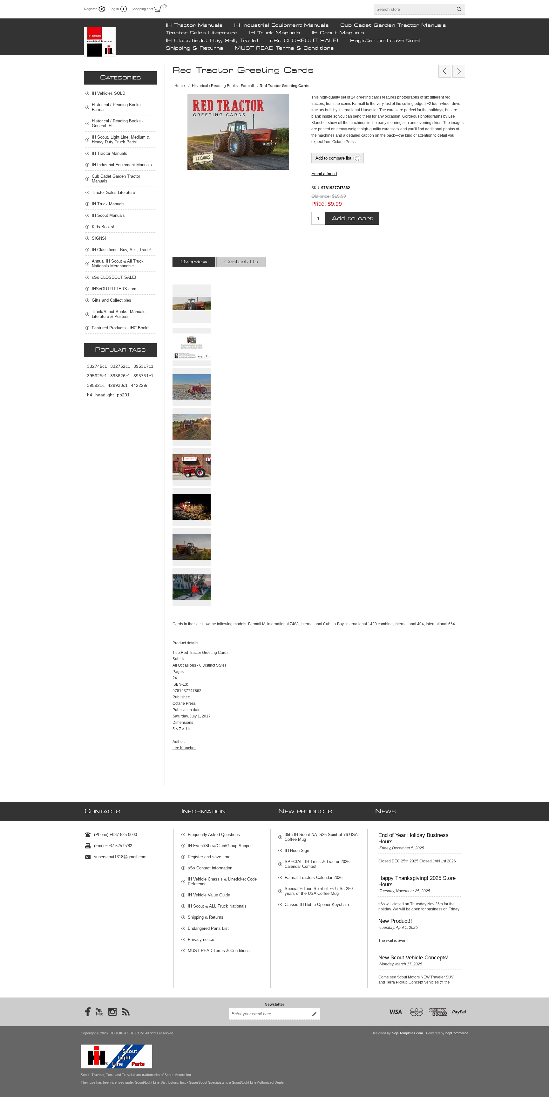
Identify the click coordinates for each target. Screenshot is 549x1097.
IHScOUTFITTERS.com (114, 288)
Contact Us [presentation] (241, 262)
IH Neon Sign (297, 850)
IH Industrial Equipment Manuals (281, 25)
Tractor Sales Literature (202, 33)
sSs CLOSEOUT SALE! (304, 40)
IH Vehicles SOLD (108, 93)
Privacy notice (201, 939)
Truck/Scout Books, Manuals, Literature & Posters (119, 314)
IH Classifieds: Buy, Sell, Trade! (212, 40)
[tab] (194, 262)
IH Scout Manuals (338, 33)
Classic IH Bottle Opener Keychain (317, 904)
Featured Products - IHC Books (121, 328)
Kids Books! (103, 226)
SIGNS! (99, 238)
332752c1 (120, 366)
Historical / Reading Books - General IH (117, 123)
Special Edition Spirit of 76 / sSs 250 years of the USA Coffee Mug (319, 891)
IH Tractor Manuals (194, 25)
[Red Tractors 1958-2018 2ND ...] (458, 71)
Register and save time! (385, 40)
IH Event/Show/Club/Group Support (220, 845)
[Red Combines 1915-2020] (444, 71)
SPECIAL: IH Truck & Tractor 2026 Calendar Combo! (317, 864)
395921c (96, 385)
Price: (318, 204)
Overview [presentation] (193, 262)
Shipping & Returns (194, 48)
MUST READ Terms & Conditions (284, 48)
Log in (114, 9)
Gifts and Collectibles (111, 300)
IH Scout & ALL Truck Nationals (217, 906)
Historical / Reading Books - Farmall (117, 107)
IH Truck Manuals (274, 33)
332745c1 (97, 366)
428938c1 (118, 385)
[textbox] (413, 9)
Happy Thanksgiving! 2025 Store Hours (417, 881)
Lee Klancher (184, 748)
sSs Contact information (210, 868)
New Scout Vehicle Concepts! (413, 958)
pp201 (123, 394)
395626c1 (120, 375)
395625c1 (97, 375)
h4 (89, 394)
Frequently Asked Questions (214, 834)
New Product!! (395, 921)
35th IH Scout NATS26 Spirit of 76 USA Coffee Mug (321, 837)
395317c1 (143, 366)
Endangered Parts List (208, 928)
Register (90, 9)
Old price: (321, 196)
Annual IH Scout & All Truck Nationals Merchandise (118, 263)
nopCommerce (456, 1033)
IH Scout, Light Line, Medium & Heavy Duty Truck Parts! (121, 139)
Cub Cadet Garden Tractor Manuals (393, 25)
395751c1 (143, 375)
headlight (104, 394)
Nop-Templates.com (407, 1033)
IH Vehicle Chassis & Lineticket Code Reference (222, 881)
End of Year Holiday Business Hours (413, 838)
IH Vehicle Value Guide (209, 895)
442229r (139, 385)
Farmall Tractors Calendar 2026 (313, 877)
